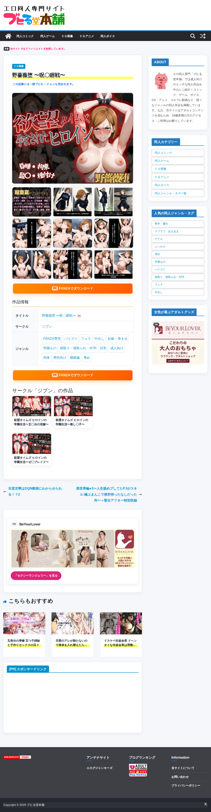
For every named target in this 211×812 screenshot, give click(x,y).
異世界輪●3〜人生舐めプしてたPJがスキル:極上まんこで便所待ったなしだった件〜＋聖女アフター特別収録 (106, 494)
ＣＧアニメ (87, 36)
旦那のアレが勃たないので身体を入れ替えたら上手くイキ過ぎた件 (71, 643)
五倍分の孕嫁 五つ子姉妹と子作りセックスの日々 (23, 643)
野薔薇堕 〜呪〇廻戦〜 (59, 315)
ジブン (47, 326)
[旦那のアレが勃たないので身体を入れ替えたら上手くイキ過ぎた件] (73, 615)
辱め (86, 357)
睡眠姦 (75, 357)
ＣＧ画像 (67, 36)
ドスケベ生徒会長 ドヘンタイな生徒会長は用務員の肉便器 (120, 643)
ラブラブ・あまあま (167, 231)
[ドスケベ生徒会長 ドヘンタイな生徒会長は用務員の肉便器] (121, 615)
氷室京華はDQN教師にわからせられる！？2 (35, 491)
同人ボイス (108, 36)
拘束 (46, 357)
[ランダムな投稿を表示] (203, 36)
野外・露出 (161, 223)
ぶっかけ (160, 246)
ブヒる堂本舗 (35, 804)
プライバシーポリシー (185, 785)
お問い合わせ (180, 776)
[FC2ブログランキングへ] (138, 772)
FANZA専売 (52, 338)
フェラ (86, 338)
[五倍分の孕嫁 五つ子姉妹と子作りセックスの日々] (24, 615)
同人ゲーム (47, 36)
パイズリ (70, 338)
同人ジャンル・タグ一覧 (170, 193)
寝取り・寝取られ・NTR (78, 348)
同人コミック (25, 36)
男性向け (60, 357)
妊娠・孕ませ (118, 338)
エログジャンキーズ (100, 768)
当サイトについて (183, 768)
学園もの (49, 348)
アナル (159, 238)
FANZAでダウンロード (76, 288)
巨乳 (103, 348)
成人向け (116, 348)
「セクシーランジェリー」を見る (36, 575)
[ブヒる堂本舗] (8, 36)
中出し (99, 338)
